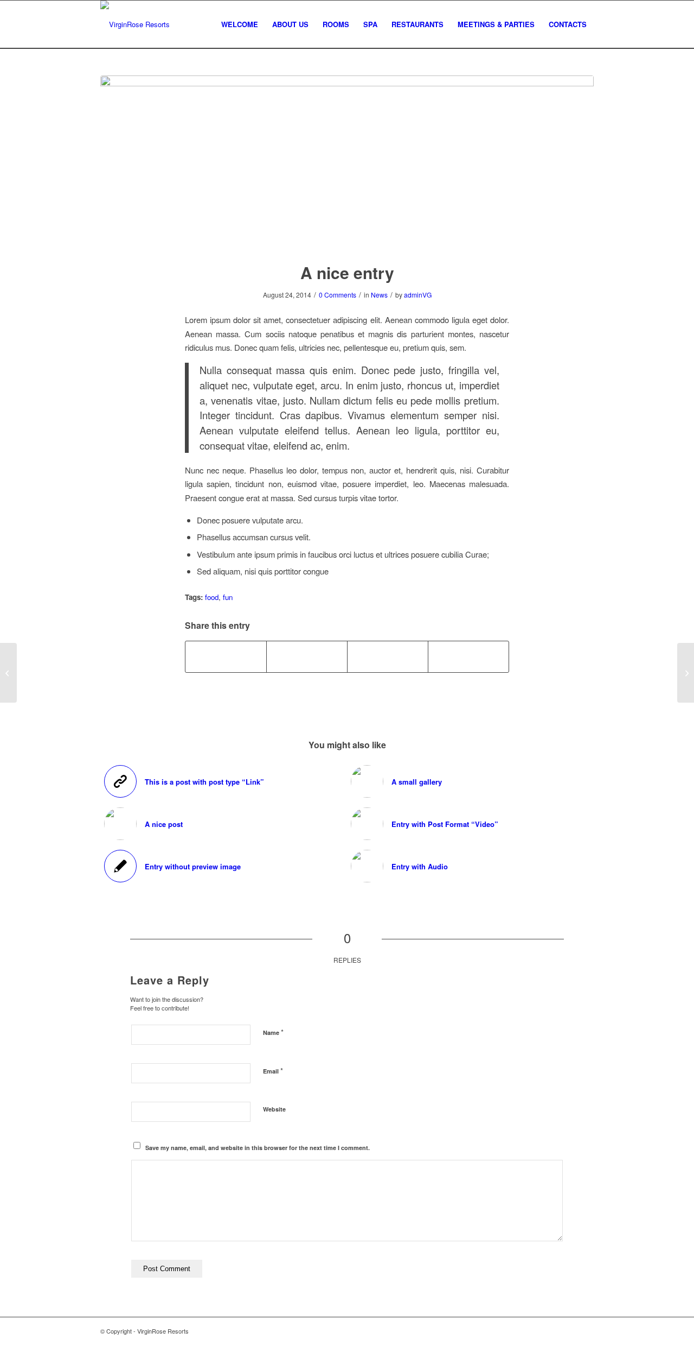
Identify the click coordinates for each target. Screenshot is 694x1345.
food (212, 597)
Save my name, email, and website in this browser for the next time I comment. (257, 1148)
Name (273, 1032)
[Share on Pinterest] (388, 656)
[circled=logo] (135, 24)
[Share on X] (307, 656)
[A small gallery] (685, 673)
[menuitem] (239, 24)
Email (273, 1070)
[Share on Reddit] (468, 656)
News (379, 294)
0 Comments (337, 294)
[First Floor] (347, 161)
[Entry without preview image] (8, 673)
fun (228, 597)
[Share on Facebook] (225, 656)
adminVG (418, 294)
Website (274, 1109)
